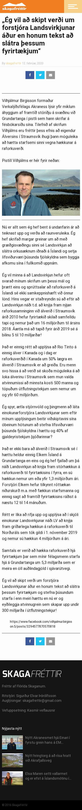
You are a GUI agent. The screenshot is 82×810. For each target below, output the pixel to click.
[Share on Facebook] (29, 75)
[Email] (50, 75)
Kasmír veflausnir (41, 710)
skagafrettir (13, 63)
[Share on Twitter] (40, 75)
